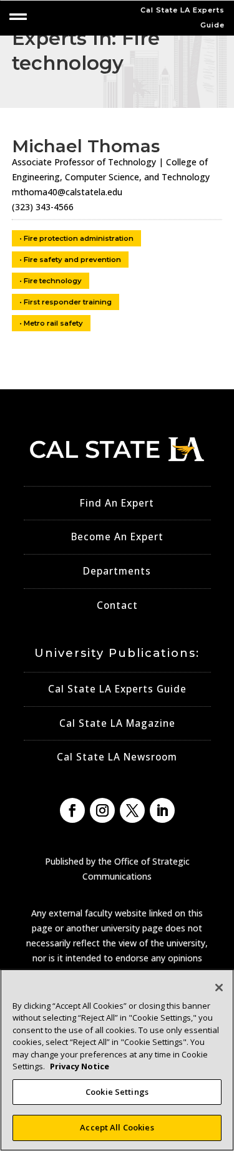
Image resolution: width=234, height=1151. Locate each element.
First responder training (68, 302)
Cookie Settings (117, 1091)
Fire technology (53, 280)
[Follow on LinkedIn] (162, 810)
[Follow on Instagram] (102, 810)
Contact (117, 605)
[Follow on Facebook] (72, 810)
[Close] (219, 987)
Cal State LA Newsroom (117, 757)
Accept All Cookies (117, 1127)
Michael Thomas (86, 146)
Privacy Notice (79, 1066)
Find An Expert (117, 503)
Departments (117, 571)
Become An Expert (117, 536)
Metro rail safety (53, 323)
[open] (18, 17)
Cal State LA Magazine (117, 723)
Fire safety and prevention (72, 259)
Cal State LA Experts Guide (117, 689)
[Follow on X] (132, 810)
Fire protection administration (79, 238)
